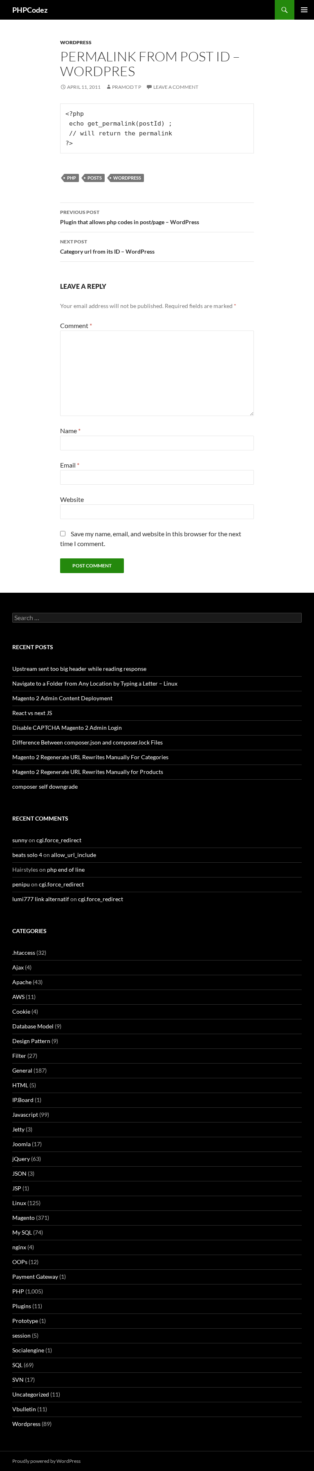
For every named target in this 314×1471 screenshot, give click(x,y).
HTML (20, 1085)
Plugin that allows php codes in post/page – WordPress (129, 217)
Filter (19, 1055)
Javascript (25, 1114)
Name (70, 430)
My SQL (22, 1232)
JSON (19, 1173)
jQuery (21, 1158)
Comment (76, 325)
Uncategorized (30, 1394)
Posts (94, 177)
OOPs (19, 1261)
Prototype (25, 1320)
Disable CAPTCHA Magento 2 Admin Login (67, 727)
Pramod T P (126, 87)
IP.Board (23, 1099)
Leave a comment (175, 87)
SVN (18, 1379)
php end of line (66, 869)
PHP (71, 177)
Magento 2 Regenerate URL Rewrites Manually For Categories (90, 756)
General (22, 1070)
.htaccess (23, 952)
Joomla (21, 1143)
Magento (23, 1217)
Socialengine (28, 1350)
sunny (19, 840)
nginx (19, 1247)
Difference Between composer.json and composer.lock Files (87, 742)
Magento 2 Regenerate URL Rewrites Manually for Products (87, 771)
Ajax (18, 967)
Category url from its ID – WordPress (107, 246)
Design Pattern (31, 1040)
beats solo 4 (27, 854)
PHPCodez (29, 9)
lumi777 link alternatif (40, 898)
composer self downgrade (45, 786)
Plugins (21, 1305)
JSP (16, 1188)
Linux (19, 1202)
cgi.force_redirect (58, 840)
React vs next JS (32, 712)
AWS (18, 996)
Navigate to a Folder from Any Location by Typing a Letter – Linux (94, 683)
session (21, 1335)
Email (69, 465)
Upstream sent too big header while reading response (79, 668)
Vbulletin (24, 1409)
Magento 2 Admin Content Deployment (62, 698)
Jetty (18, 1129)
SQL (17, 1364)
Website (72, 499)
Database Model (33, 1026)
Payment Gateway (35, 1276)
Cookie (21, 1011)
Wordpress (76, 42)
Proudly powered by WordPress (46, 1461)
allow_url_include (73, 854)
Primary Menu (304, 10)
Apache (21, 981)
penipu (21, 884)
